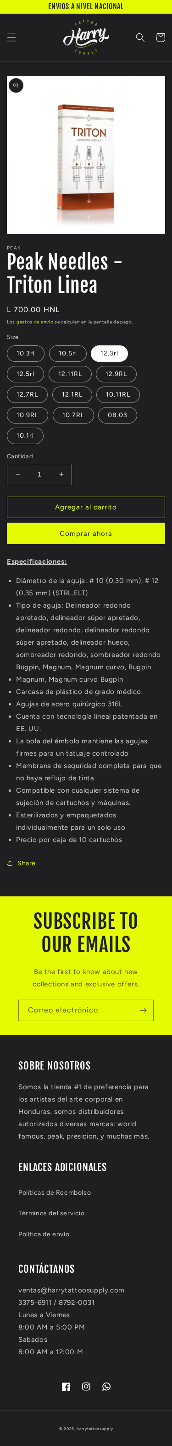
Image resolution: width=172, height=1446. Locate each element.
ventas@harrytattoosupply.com (71, 1290)
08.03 (118, 415)
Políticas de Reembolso (54, 1193)
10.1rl (25, 436)
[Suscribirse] (143, 1010)
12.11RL (70, 374)
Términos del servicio (51, 1213)
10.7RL (73, 415)
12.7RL (27, 394)
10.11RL (118, 394)
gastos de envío (35, 322)
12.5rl (25, 374)
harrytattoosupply (95, 1428)
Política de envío (43, 1234)
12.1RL (72, 394)
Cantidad (20, 456)
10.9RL (28, 415)
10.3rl (26, 353)
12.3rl (109, 353)
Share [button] (26, 863)
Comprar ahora (86, 534)
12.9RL (116, 374)
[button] (11, 37)
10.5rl (68, 353)
